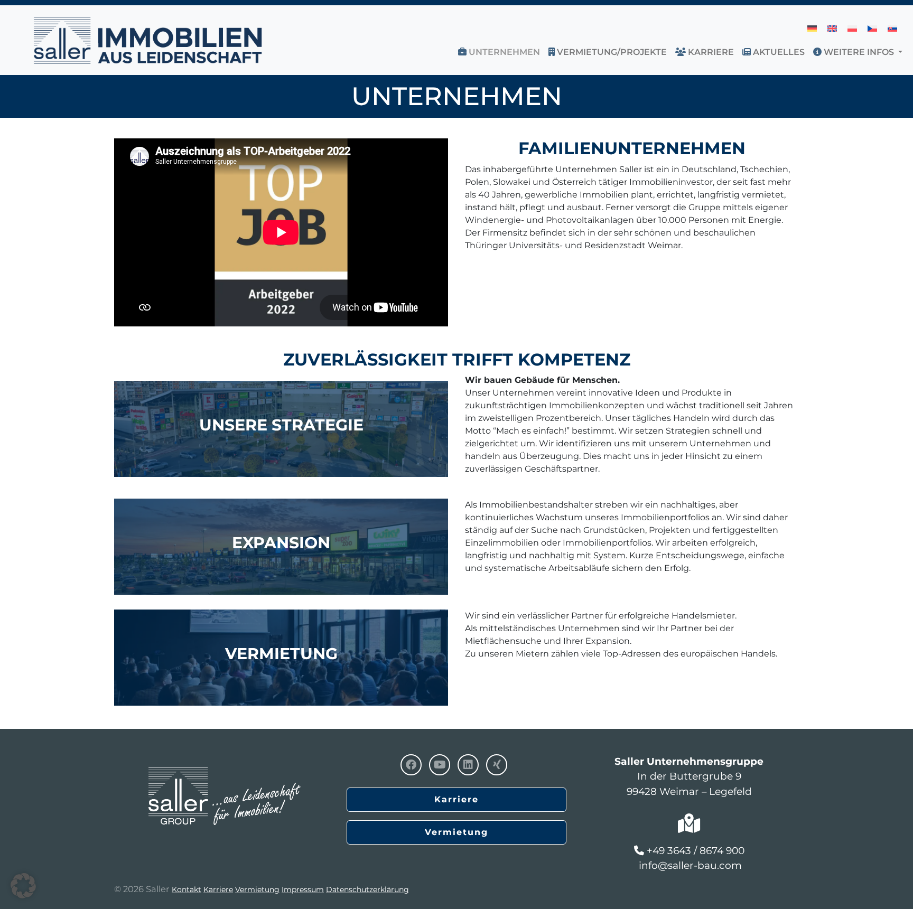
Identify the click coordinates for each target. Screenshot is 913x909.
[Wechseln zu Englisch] (832, 28)
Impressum (303, 889)
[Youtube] (439, 764)
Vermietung (456, 832)
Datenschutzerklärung (367, 889)
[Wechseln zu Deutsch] (812, 28)
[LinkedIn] (468, 764)
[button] (902, 52)
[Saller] (224, 777)
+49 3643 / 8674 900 (695, 851)
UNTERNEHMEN (503, 52)
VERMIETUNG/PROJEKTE (611, 52)
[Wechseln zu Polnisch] (852, 28)
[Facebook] (411, 764)
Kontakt (186, 889)
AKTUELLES (778, 52)
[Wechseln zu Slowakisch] (892, 28)
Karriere (710, 52)
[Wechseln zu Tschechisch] (872, 28)
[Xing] (496, 764)
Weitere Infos (858, 52)
